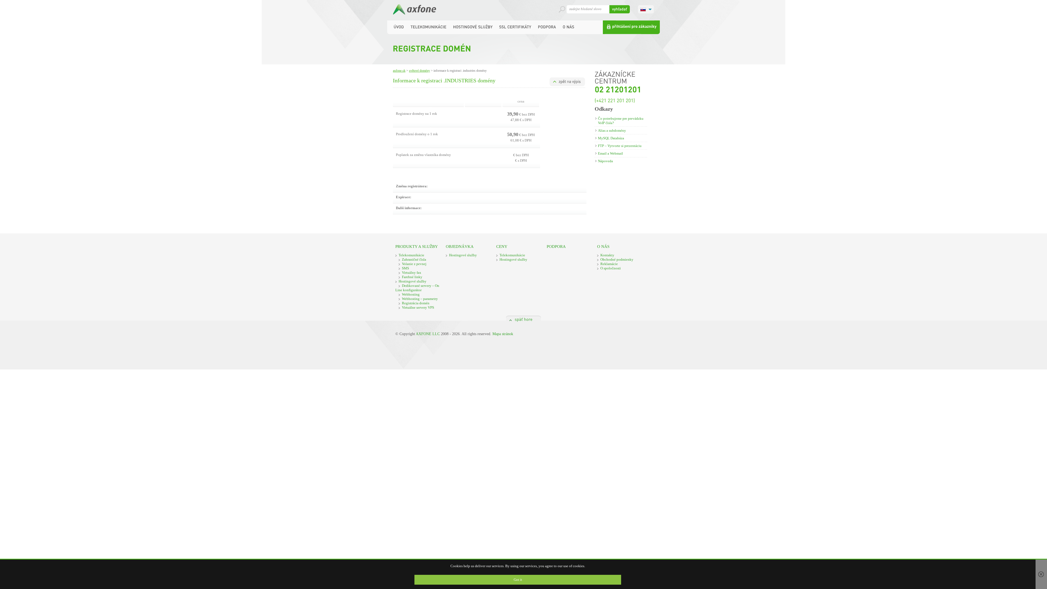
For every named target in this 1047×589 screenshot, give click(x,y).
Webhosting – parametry (420, 299)
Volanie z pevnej (414, 264)
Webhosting (411, 294)
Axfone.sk (399, 71)
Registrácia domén (415, 303)
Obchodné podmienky (616, 259)
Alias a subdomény (612, 130)
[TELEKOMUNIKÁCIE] (428, 26)
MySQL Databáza (611, 138)
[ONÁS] (568, 26)
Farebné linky (412, 277)
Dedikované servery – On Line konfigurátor (417, 288)
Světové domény (419, 71)
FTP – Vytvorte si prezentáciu (620, 146)
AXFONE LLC (428, 334)
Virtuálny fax (411, 273)
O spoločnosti (610, 268)
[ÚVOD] (398, 26)
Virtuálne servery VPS (418, 307)
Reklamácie (609, 264)
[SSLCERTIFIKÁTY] (515, 26)
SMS (405, 268)
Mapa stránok (502, 334)
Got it (518, 580)
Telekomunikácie (411, 255)
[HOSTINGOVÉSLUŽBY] (473, 26)
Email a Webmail (610, 153)
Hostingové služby (412, 281)
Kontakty (607, 255)
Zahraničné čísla (414, 259)
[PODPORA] (547, 26)
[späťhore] (523, 318)
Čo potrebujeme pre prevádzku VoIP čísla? (620, 120)
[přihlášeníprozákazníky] (631, 27)
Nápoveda (605, 161)
